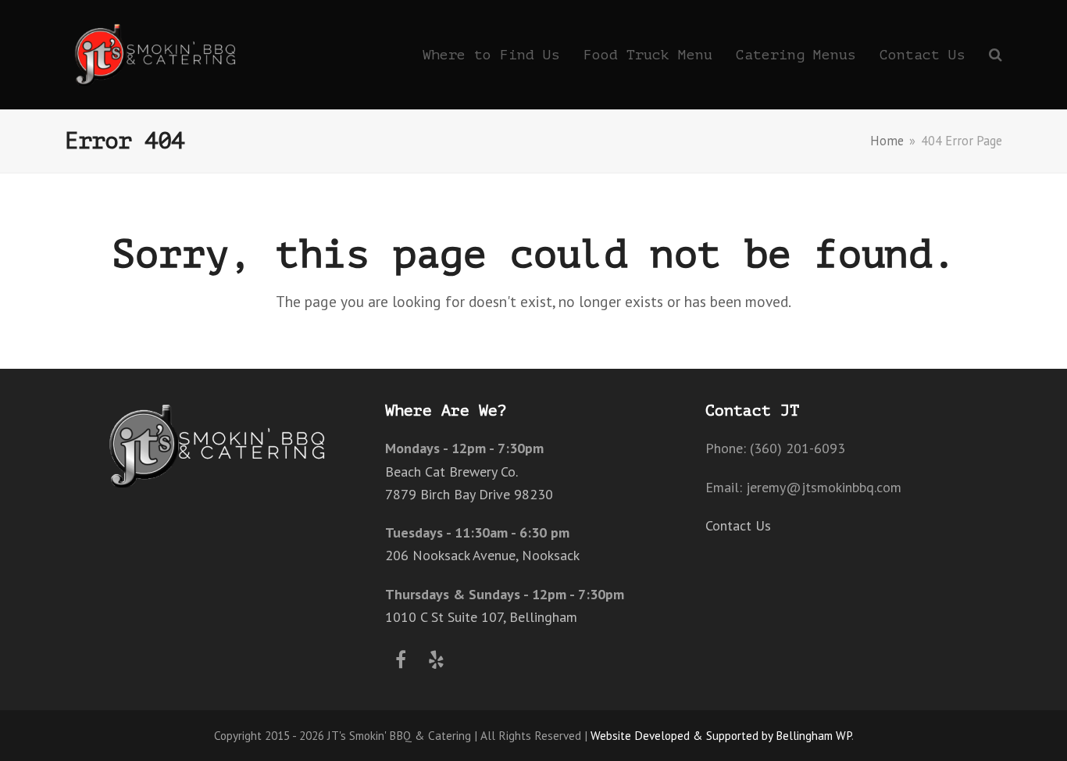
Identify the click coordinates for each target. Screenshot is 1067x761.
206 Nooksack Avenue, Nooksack (482, 555)
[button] (995, 54)
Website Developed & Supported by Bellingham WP (721, 735)
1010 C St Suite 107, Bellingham (481, 617)
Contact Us (738, 525)
